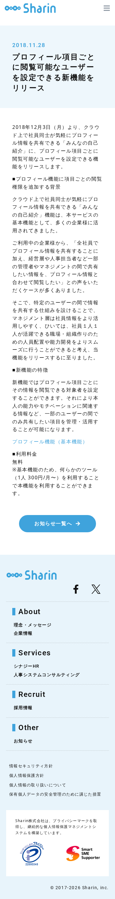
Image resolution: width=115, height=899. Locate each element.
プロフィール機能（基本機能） (50, 442)
